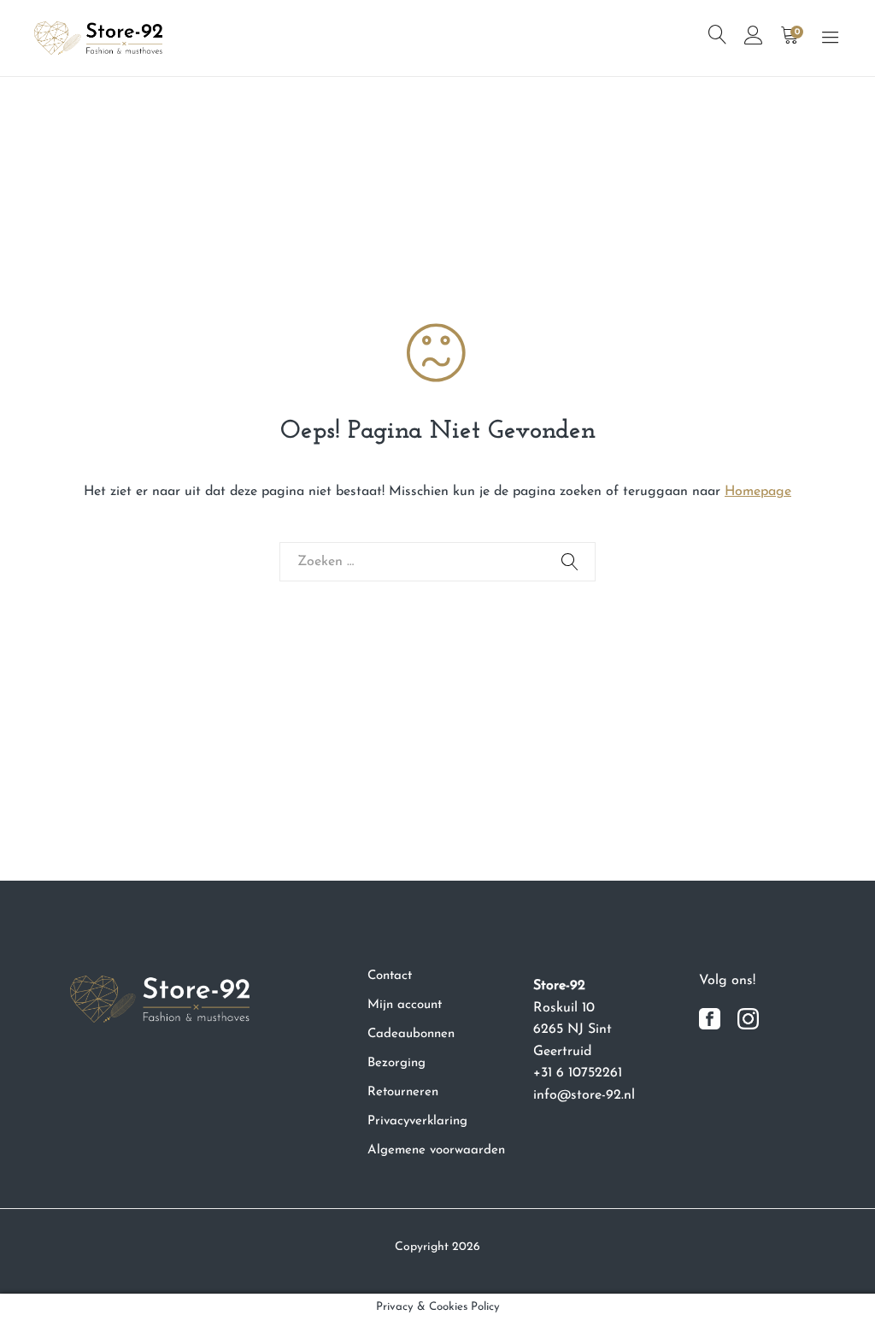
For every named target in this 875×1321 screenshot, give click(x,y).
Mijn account (404, 1005)
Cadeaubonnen (411, 1034)
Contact (389, 976)
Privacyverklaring (417, 1121)
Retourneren (402, 1092)
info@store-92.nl (584, 1095)
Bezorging (396, 1063)
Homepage (758, 491)
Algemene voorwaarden (436, 1150)
